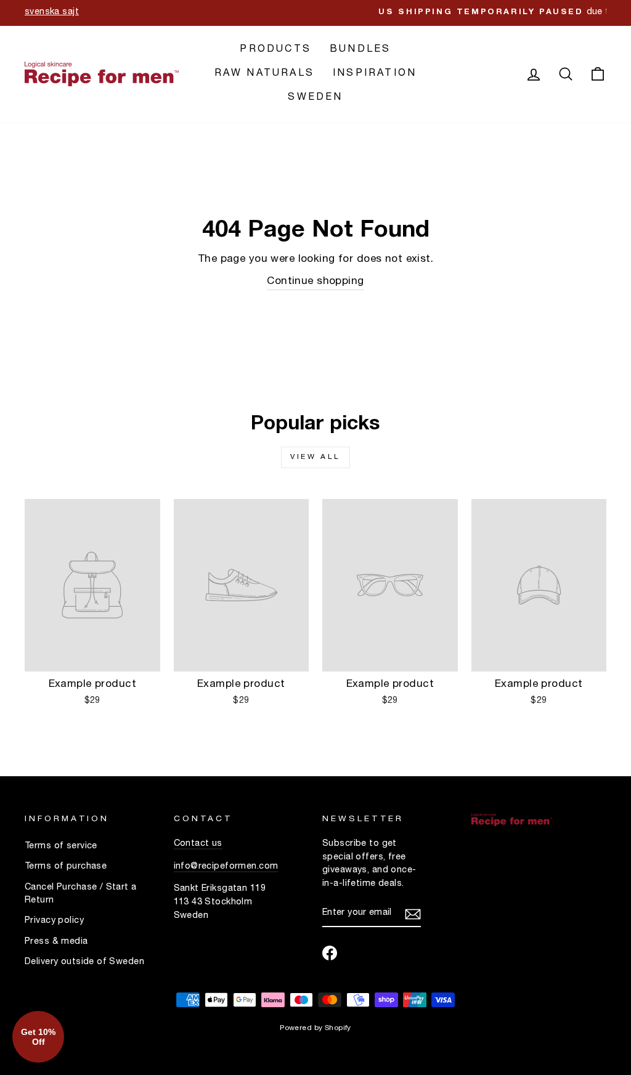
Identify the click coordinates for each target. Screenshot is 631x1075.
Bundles (360, 50)
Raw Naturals (264, 74)
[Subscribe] (413, 914)
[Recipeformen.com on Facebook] (329, 953)
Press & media (56, 942)
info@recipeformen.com (226, 866)
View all (315, 457)
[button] (38, 1037)
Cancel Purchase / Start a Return (81, 894)
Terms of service (61, 846)
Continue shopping (315, 282)
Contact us (198, 844)
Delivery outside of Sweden (84, 962)
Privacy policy (54, 921)
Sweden (315, 98)
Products (275, 50)
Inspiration (375, 74)
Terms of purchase (66, 866)
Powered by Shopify (315, 1028)
